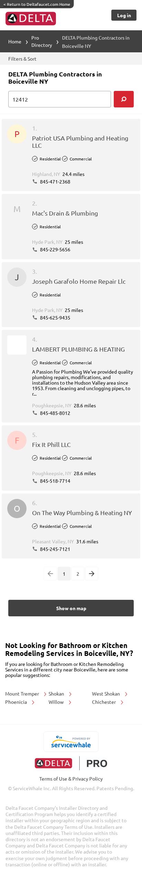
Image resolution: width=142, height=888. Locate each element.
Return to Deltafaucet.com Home (36, 4)
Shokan (57, 693)
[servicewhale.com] (71, 741)
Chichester (104, 702)
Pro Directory (41, 41)
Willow (57, 702)
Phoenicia (16, 702)
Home (14, 41)
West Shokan (106, 693)
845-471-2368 (54, 181)
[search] (124, 99)
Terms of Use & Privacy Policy (71, 778)
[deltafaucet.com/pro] (71, 763)
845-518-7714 (54, 481)
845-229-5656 (54, 249)
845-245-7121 (54, 549)
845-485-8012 (54, 413)
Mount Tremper (22, 693)
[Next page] (91, 574)
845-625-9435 (54, 317)
